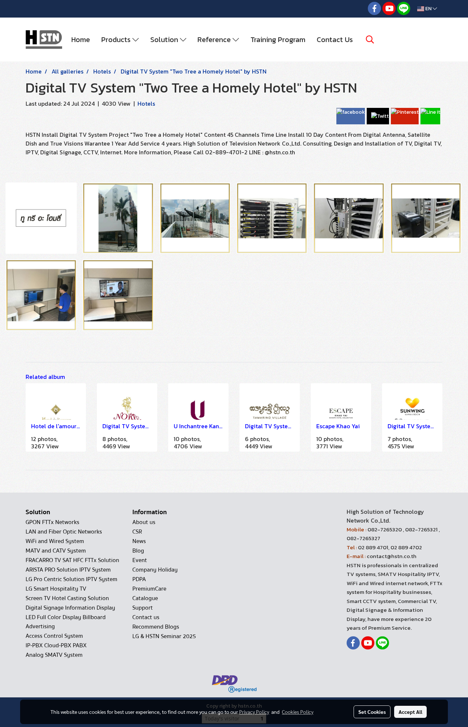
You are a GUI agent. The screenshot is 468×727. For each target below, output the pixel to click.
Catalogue (145, 598)
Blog (138, 550)
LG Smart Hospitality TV (56, 589)
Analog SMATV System (54, 655)
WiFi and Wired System (55, 541)
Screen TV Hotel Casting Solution (67, 598)
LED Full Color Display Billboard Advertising (66, 622)
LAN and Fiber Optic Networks (64, 531)
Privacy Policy (254, 711)
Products (116, 39)
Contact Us (335, 39)
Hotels (146, 103)
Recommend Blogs (155, 627)
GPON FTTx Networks (52, 522)
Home (80, 39)
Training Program (277, 39)
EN (428, 8)
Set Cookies (372, 711)
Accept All (410, 711)
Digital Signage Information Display (70, 608)
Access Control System (54, 636)
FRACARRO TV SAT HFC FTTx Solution (72, 560)
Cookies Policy (297, 711)
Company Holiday (155, 570)
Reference (215, 39)
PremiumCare (149, 589)
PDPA (139, 579)
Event (139, 560)
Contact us (145, 617)
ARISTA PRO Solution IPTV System (68, 570)
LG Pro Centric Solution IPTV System (71, 579)
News (139, 541)
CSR (137, 531)
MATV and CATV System (56, 550)
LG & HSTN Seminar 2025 (164, 636)
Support (142, 608)
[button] (370, 39)
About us (143, 522)
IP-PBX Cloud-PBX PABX (56, 645)
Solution (165, 39)
